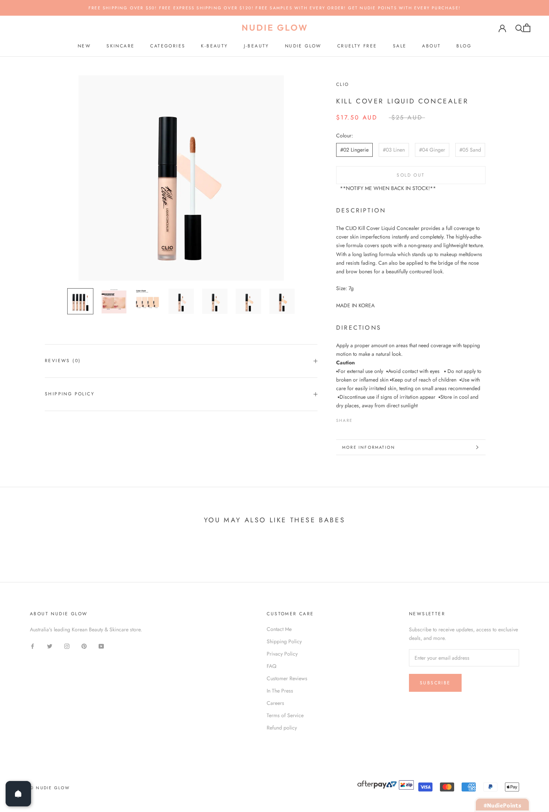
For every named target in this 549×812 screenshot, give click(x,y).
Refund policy (282, 727)
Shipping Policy (69, 394)
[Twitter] (369, 418)
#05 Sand (470, 149)
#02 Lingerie (354, 149)
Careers (275, 703)
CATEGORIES (167, 46)
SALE (400, 46)
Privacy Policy (282, 653)
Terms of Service (285, 715)
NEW (84, 46)
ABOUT (431, 46)
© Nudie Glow (50, 788)
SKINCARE (120, 46)
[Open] (18, 793)
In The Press (280, 690)
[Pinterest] (379, 418)
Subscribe (435, 682)
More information (368, 447)
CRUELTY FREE (357, 46)
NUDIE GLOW (303, 46)
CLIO (342, 84)
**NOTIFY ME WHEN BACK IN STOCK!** (388, 188)
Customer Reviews (287, 678)
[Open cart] (526, 28)
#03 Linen (394, 149)
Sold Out (411, 175)
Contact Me (279, 629)
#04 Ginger (432, 149)
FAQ (271, 666)
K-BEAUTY (214, 46)
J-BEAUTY (256, 46)
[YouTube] (101, 645)
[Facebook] (359, 418)
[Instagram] (66, 645)
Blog (463, 46)
